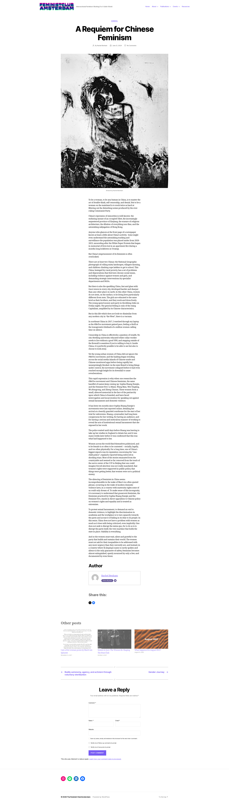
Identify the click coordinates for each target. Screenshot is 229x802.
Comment (92, 703)
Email (117, 720)
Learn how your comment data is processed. (105, 759)
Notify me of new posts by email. (100, 747)
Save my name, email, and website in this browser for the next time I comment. (113, 738)
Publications (164, 6)
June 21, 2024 (117, 45)
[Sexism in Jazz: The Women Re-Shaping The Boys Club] (114, 639)
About (154, 6)
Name (91, 720)
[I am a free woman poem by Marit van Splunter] (77, 639)
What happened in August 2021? (148, 650)
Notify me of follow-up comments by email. (104, 743)
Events (175, 6)
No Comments (131, 45)
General (114, 21)
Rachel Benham (102, 45)
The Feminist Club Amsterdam (78, 797)
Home (147, 6)
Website (91, 729)
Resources (186, 6)
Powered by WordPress (101, 797)
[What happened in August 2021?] (151, 639)
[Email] (115, 580)
